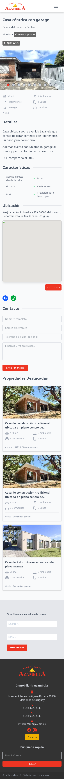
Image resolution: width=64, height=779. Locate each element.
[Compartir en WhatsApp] (13, 298)
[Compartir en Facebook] (5, 298)
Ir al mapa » (53, 287)
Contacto (32, 737)
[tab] (8, 84)
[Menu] (56, 6)
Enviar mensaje (15, 367)
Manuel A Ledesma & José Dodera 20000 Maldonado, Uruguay (32, 698)
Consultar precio (22, 516)
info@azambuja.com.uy (32, 724)
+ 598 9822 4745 (32, 716)
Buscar (32, 763)
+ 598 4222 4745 (32, 708)
